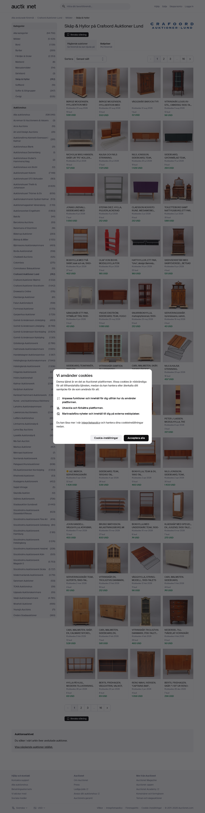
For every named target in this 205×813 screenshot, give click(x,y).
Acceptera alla (136, 438)
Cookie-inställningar (106, 438)
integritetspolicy (91, 422)
